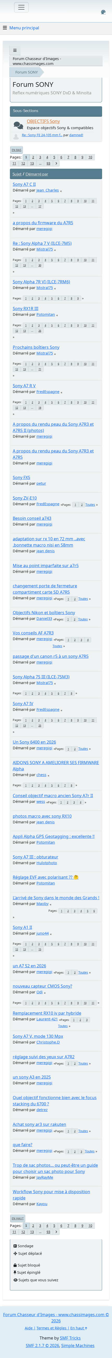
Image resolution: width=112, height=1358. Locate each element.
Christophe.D (48, 1042)
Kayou (41, 1203)
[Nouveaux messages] (18, 126)
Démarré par (37, 173)
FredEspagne (47, 391)
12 (23, 163)
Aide (29, 1328)
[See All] (15, 50)
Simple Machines (78, 1345)
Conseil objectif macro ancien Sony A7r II (53, 795)
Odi (39, 991)
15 (40, 949)
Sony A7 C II (24, 184)
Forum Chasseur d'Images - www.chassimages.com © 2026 (56, 1318)
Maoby (42, 903)
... (40, 163)
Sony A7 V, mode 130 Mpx (38, 1036)
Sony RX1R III (25, 308)
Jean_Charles (47, 190)
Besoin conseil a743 (32, 518)
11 (14, 163)
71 (40, 369)
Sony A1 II (22, 927)
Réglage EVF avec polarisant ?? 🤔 (46, 877)
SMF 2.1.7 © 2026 (42, 1345)
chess (41, 774)
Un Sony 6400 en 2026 (34, 742)
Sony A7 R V (24, 386)
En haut (18, 1218)
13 (32, 163)
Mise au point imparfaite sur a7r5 (46, 565)
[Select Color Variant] (103, 12)
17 (40, 206)
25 (40, 725)
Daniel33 (44, 618)
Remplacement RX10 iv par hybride (47, 1013)
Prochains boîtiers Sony (36, 347)
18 (40, 407)
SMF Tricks (70, 1338)
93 (48, 163)
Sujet (17, 173)
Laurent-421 (47, 1018)
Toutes (90, 504)
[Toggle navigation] (21, 7)
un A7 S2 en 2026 (29, 966)
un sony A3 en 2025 (32, 1077)
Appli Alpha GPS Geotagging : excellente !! (54, 836)
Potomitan (45, 314)
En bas (16, 150)
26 (40, 330)
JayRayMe (44, 1177)
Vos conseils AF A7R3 (33, 633)
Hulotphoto (46, 862)
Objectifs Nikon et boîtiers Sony (44, 612)
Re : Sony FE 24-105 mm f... (42, 135)
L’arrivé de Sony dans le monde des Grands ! (56, 898)
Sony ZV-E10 (25, 498)
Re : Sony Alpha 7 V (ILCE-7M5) (42, 243)
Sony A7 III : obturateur (35, 857)
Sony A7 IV (23, 703)
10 (90, 157)
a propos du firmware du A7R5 (43, 223)
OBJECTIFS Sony (43, 121)
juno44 (42, 933)
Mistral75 (44, 249)
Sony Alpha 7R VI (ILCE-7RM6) (41, 282)
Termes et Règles (51, 1328)
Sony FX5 (21, 477)
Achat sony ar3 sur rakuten (39, 1124)
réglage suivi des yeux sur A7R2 (43, 1057)
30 (40, 265)
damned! (76, 135)
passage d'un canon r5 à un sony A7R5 (51, 656)
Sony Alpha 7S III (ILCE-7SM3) (41, 677)
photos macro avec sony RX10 (42, 816)
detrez (42, 1109)
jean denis (45, 550)
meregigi (44, 228)
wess (40, 801)
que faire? (22, 1144)
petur (41, 483)
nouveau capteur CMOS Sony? (42, 986)
